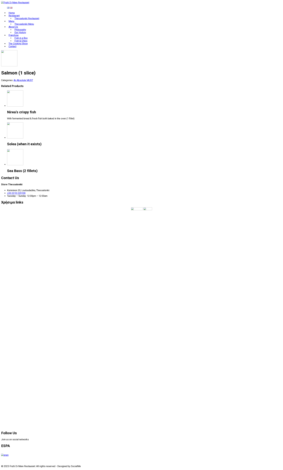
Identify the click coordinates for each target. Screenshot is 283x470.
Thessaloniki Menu (24, 24)
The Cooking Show (18, 43)
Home (12, 12)
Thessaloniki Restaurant (26, 18)
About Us (13, 26)
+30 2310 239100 (16, 193)
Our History (20, 32)
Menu (11, 21)
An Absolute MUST (23, 80)
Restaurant (14, 15)
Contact (12, 46)
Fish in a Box (21, 38)
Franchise (14, 35)
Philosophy (20, 29)
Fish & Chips (20, 40)
